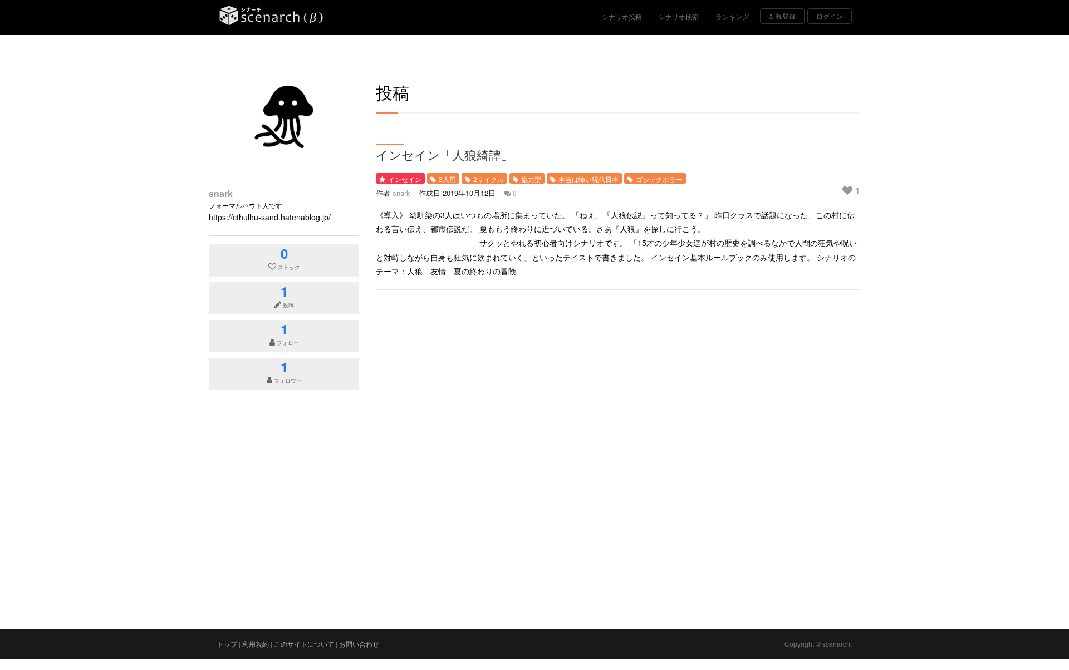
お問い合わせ (359, 643)
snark (221, 193)
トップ (227, 643)
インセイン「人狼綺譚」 (444, 154)
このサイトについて (304, 643)
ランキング (732, 16)
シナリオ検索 (679, 16)
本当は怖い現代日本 (588, 179)
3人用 (447, 179)
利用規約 (255, 643)
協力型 (531, 179)
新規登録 (782, 16)
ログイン (829, 16)
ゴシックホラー (659, 179)
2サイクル (488, 179)
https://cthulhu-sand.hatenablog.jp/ (270, 217)
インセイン (404, 179)
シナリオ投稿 (622, 16)
